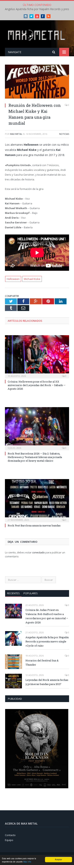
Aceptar (58, 859)
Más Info (27, 861)
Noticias (64, 133)
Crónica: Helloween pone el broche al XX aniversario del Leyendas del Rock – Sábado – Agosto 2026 (37, 385)
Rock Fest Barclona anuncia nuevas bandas (34, 525)
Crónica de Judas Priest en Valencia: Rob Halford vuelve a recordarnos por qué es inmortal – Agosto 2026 (46, 616)
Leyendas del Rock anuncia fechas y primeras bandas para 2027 (46, 682)
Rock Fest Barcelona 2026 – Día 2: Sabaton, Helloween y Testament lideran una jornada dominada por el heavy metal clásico (35, 457)
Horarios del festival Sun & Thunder (42, 662)
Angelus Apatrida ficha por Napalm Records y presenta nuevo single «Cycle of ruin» (47, 641)
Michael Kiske (32, 279)
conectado (38, 552)
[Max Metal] (37, 34)
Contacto (10, 835)
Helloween (13, 279)
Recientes (13, 593)
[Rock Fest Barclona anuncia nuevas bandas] (37, 500)
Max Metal (16, 133)
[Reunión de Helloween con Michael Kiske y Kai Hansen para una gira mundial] (37, 82)
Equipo (9, 840)
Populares (30, 593)
